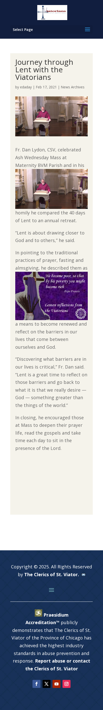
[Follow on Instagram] (66, 684)
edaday (26, 87)
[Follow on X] (46, 684)
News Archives (72, 87)
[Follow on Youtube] (56, 684)
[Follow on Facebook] (36, 684)
